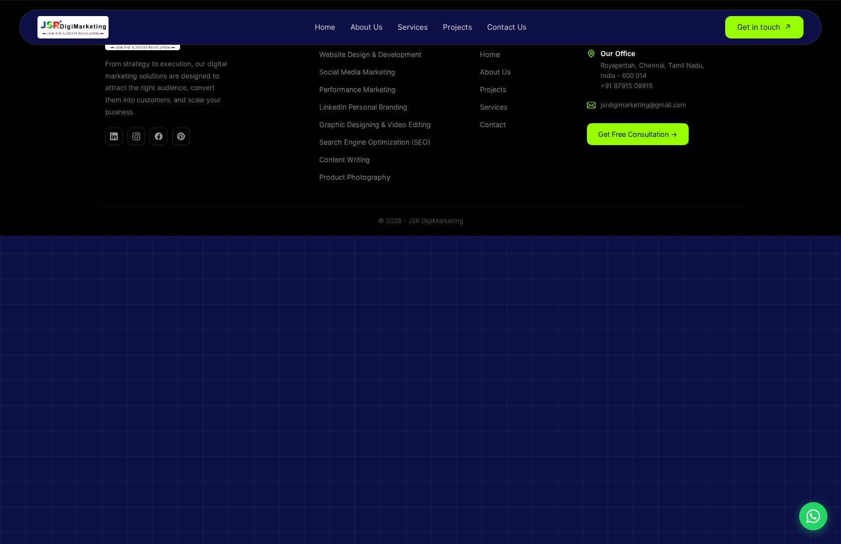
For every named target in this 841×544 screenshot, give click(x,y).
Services (413, 27)
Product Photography (354, 177)
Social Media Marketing (357, 72)
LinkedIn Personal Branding (363, 107)
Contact (493, 124)
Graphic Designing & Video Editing (375, 124)
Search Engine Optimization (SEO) (374, 142)
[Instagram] (136, 136)
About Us (366, 27)
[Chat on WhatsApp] (813, 516)
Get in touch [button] (764, 27)
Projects (457, 27)
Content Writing (344, 159)
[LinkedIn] (114, 136)
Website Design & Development (370, 54)
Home (325, 27)
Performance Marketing (357, 89)
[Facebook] (158, 136)
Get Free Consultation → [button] (637, 134)
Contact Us (507, 27)
